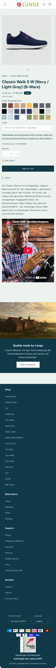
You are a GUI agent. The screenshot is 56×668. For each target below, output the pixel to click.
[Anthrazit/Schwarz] (4, 105)
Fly (6, 408)
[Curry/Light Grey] (29, 105)
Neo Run (9, 467)
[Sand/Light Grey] (35, 111)
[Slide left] (22, 69)
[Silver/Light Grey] (4, 117)
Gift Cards (10, 485)
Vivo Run (9, 449)
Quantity (5, 149)
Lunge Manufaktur (23, 663)
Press (7, 513)
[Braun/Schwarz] (10, 105)
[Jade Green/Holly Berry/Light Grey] (29, 117)
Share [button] (7, 178)
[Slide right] (34, 69)
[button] (5, 4)
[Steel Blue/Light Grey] (16, 117)
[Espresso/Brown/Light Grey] (35, 105)
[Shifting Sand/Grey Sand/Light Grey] (35, 117)
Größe (4, 123)
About (8, 501)
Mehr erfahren (28, 364)
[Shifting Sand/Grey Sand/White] (48, 117)
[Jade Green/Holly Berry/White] (41, 117)
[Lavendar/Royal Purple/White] (10, 111)
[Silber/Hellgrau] (48, 111)
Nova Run (9, 461)
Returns (8, 553)
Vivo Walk (9, 455)
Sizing (8, 535)
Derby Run (10, 426)
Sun (7, 473)
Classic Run (10, 396)
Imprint (8, 592)
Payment (9, 547)
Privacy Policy (11, 598)
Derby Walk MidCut (14, 437)
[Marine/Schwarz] (23, 111)
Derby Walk (10, 432)
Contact (9, 587)
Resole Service (12, 559)
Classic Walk (11, 402)
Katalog (8, 519)
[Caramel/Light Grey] (16, 105)
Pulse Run (9, 414)
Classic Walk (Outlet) (19, 76)
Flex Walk (9, 420)
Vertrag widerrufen (14, 570)
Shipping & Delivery (14, 541)
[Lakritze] (4, 111)
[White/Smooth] (23, 117)
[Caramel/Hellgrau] (23, 105)
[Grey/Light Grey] (48, 105)
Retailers (9, 507)
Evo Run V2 (10, 443)
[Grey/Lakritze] (41, 105)
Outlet (4, 76)
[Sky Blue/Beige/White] (10, 117)
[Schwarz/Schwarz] (41, 111)
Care (7, 564)
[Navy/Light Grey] (29, 111)
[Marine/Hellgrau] (16, 111)
